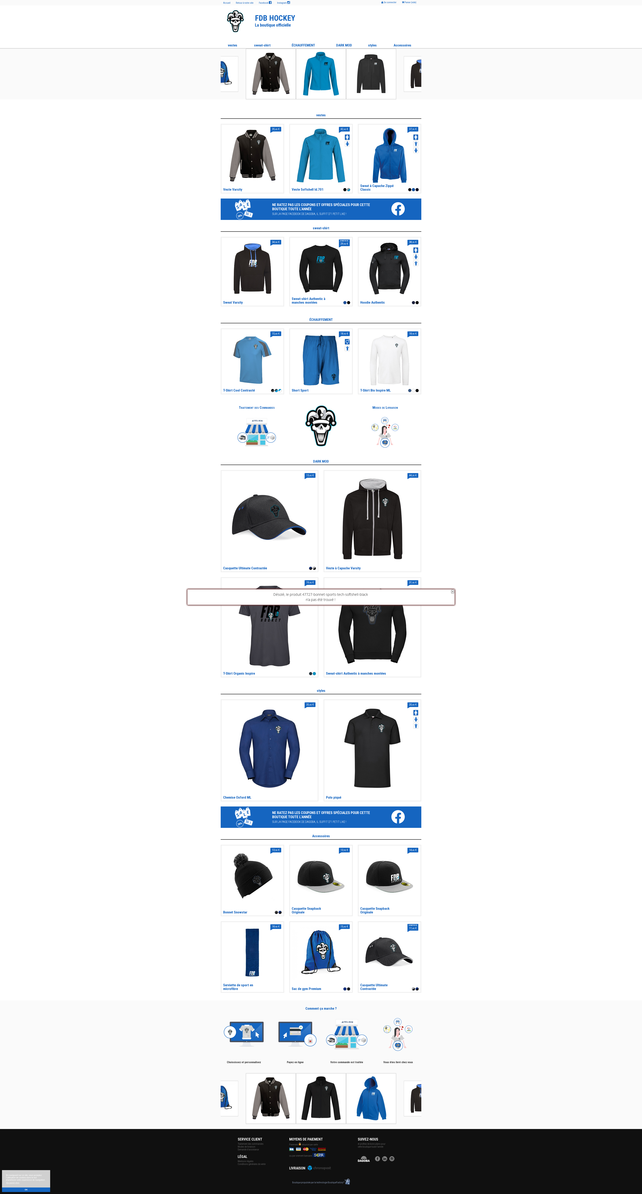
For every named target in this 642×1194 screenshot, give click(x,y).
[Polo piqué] (372, 748)
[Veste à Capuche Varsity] (372, 518)
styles (372, 45)
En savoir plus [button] (12, 1183)
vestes (232, 45)
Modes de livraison (246, 1146)
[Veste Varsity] (252, 155)
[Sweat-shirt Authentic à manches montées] (372, 625)
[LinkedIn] (385, 1160)
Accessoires (402, 45)
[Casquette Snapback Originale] (321, 876)
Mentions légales (245, 1161)
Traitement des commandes (250, 1144)
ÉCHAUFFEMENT (303, 45)
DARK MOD (344, 45)
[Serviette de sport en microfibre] (252, 953)
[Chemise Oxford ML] (269, 748)
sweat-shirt (262, 45)
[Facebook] (378, 1160)
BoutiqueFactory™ (336, 1182)
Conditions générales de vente (251, 1164)
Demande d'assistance (248, 1149)
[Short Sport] (321, 360)
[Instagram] (392, 1160)
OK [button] (26, 1190)
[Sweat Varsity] (252, 268)
